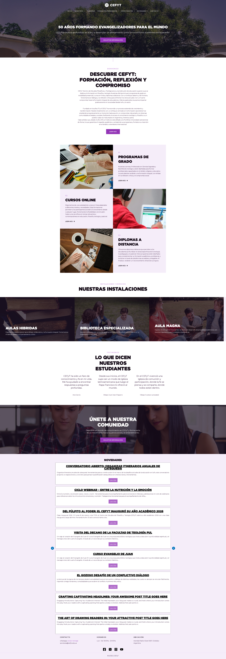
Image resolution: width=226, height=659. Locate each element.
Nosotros (79, 11)
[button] (84, 11)
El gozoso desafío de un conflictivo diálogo (113, 575)
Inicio (69, 11)
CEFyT (115, 5)
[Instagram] (116, 649)
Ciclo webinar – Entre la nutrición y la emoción (113, 489)
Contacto (154, 11)
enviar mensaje (72, 641)
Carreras (91, 11)
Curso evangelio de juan (113, 553)
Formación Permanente (107, 11)
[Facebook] (104, 649)
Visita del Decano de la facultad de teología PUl (113, 532)
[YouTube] (121, 649)
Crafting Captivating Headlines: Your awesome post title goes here (113, 596)
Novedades (141, 11)
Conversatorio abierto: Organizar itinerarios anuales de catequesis (113, 467)
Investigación (127, 11)
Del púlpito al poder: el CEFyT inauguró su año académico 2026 (113, 511)
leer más (113, 480)
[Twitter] (110, 649)
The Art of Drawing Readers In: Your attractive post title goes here (113, 617)
